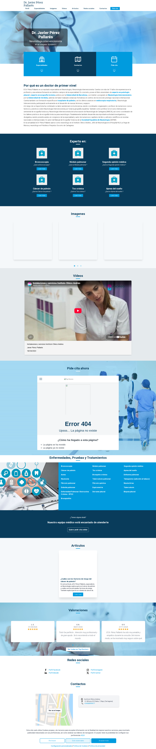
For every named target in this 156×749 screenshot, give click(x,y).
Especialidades (39, 8)
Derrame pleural (98, 492)
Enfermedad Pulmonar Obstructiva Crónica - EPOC (75, 493)
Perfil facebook (54, 670)
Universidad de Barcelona (76, 95)
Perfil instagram (97, 670)
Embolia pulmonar (68, 487)
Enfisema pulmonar (131, 475)
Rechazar (52, 741)
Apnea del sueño (130, 470)
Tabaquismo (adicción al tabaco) (137, 479)
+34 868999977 (89, 703)
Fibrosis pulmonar (68, 483)
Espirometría (97, 487)
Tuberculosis (129, 487)
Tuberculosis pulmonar (101, 479)
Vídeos (64, 8)
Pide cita (115, 8)
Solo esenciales (78, 741)
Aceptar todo (104, 741)
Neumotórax (129, 483)
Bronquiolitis (66, 498)
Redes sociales (89, 8)
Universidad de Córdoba (38, 98)
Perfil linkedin (54, 673)
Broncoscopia (66, 466)
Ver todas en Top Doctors (78, 649)
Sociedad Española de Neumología (96, 120)
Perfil (27, 8)
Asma (63, 475)
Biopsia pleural (129, 492)
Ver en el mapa (54, 710)
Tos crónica (97, 470)
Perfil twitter (95, 673)
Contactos (103, 8)
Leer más (41, 169)
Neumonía (65, 479)
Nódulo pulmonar (99, 466)
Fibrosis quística (99, 483)
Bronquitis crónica (99, 475)
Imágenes (53, 8)
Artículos (75, 8)
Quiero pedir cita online (78, 530)
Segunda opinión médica (133, 466)
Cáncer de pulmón (68, 470)
